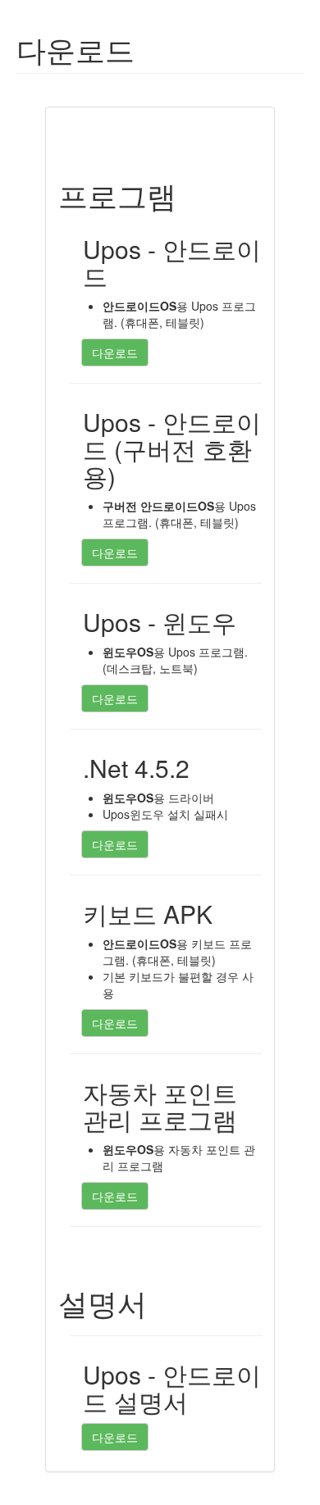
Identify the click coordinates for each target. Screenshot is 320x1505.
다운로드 (115, 352)
